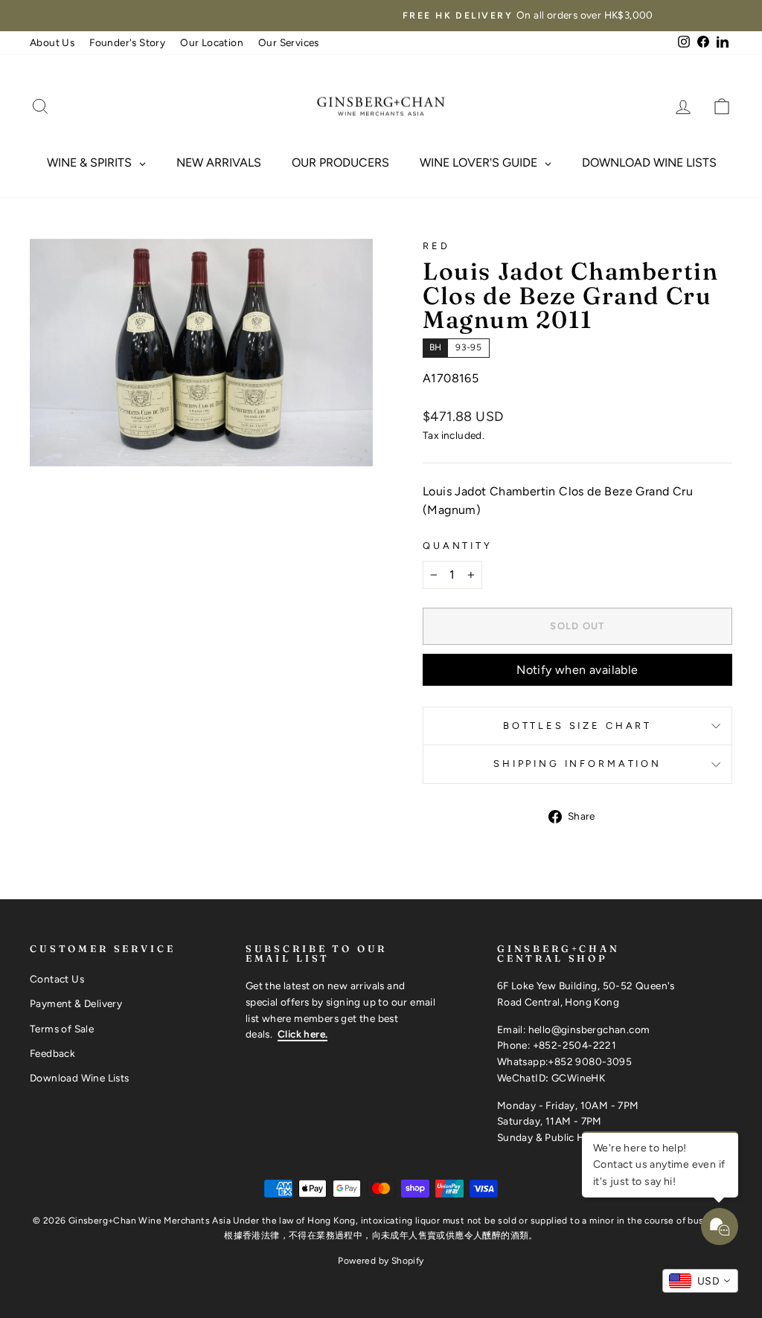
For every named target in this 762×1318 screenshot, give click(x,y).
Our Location (211, 42)
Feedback (52, 1053)
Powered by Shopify (380, 1261)
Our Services (288, 42)
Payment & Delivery (76, 1003)
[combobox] (700, 1281)
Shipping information (577, 763)
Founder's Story (127, 42)
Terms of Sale (62, 1029)
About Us (52, 42)
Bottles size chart (577, 725)
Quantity (458, 545)
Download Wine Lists (79, 1078)
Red (436, 245)
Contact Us (57, 979)
